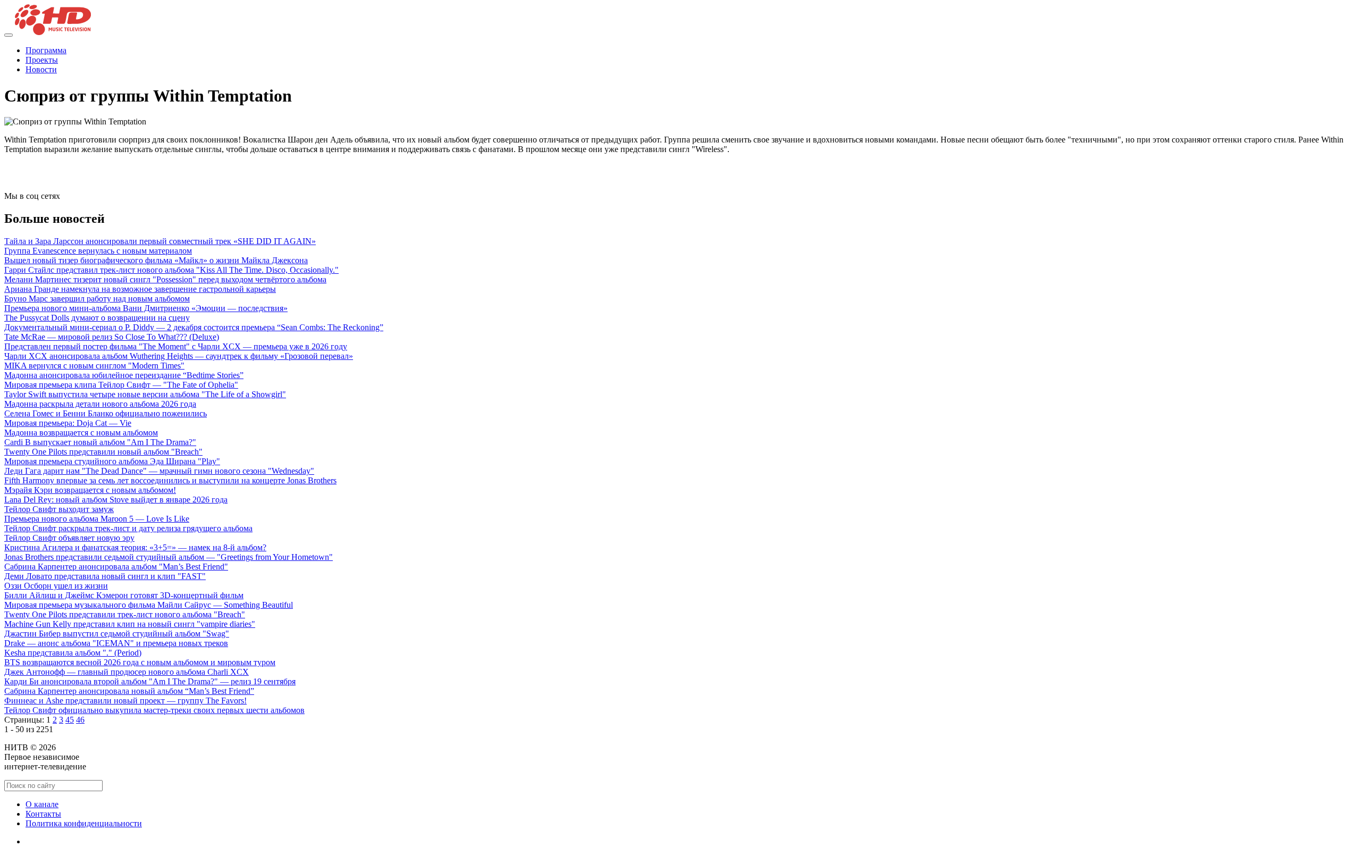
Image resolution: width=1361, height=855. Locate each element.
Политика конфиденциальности (84, 823)
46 (80, 719)
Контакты (43, 813)
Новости (41, 69)
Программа (46, 50)
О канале (42, 804)
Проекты (42, 59)
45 (69, 719)
